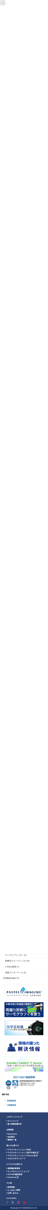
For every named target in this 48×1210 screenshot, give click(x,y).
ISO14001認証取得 (14, 1174)
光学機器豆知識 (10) (11, 978)
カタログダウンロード (16, 1158)
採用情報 (11, 1187)
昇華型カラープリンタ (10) (17, 961)
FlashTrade (12, 1177)
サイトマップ (12, 1121)
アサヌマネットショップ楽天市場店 (22, 1153)
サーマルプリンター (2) (15, 955)
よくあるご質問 (13, 1190)
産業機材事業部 (13, 1168)
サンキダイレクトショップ (18, 1171)
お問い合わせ (12, 1193)
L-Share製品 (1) (12, 966)
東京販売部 (11, 1101)
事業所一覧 (12, 1140)
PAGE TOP (44, 1171)
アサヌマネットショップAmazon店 (21, 1156)
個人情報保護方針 (14, 1124)
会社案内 (11, 1137)
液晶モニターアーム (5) (15, 972)
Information (12, 1134)
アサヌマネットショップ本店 (19, 1150)
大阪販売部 (11, 1105)
